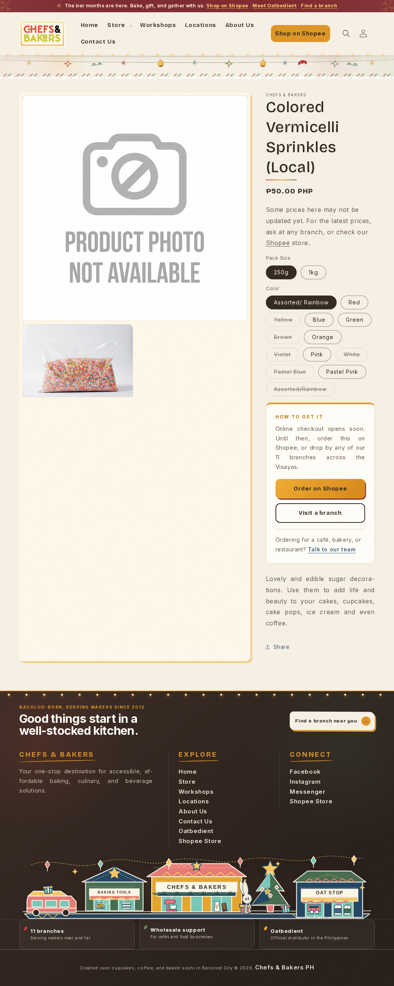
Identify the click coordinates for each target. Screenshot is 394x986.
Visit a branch (320, 512)
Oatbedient (196, 831)
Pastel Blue (294, 373)
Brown (287, 338)
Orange (323, 337)
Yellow (287, 321)
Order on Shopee (320, 488)
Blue (319, 319)
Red (354, 302)
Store (187, 781)
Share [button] (282, 646)
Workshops (196, 791)
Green (355, 319)
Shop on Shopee (227, 5)
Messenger (307, 791)
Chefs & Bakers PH (284, 967)
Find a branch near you (331, 721)
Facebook (305, 771)
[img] (197, 884)
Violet (286, 356)
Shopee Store (200, 841)
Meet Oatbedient (274, 5)
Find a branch (319, 5)
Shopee (278, 243)
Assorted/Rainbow (304, 390)
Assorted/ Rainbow (301, 302)
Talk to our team (332, 549)
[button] (119, 25)
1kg (313, 272)
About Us (193, 811)
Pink (317, 354)
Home (188, 771)
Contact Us (195, 821)
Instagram (305, 781)
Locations (194, 801)
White (356, 356)
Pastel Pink (342, 371)
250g (281, 272)
